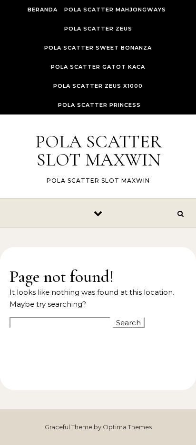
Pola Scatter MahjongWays (115, 9)
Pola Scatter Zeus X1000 (98, 86)
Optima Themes (127, 427)
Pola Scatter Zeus (98, 28)
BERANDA (43, 9)
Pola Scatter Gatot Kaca (98, 66)
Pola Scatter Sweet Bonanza (98, 47)
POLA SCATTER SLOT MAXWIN (98, 151)
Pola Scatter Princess (99, 105)
